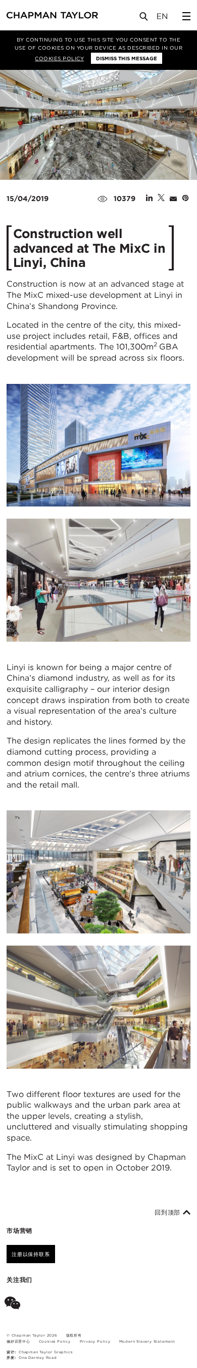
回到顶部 (169, 1212)
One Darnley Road (38, 1357)
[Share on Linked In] (149, 198)
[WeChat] (14, 1304)
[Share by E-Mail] (173, 198)
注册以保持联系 (31, 1254)
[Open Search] (144, 18)
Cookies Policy (59, 58)
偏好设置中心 (18, 1341)
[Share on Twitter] (161, 198)
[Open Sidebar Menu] (186, 16)
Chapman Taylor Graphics (45, 1352)
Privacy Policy (95, 1341)
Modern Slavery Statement (147, 1341)
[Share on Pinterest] (185, 198)
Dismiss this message (126, 58)
